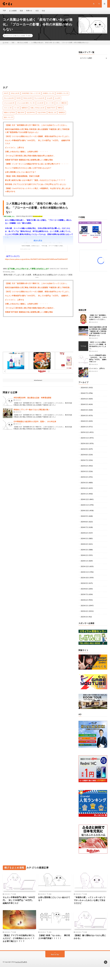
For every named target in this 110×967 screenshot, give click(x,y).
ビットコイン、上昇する (14, 147)
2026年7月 (84, 393)
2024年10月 (85, 510)
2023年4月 (84, 611)
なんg (49, 98)
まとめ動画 (13, 11)
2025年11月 (85, 438)
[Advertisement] (38, 66)
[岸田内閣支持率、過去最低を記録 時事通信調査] (7, 401)
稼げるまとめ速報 (20, 35)
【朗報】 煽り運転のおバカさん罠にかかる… (90, 937)
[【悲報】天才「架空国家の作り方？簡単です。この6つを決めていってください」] (83, 319)
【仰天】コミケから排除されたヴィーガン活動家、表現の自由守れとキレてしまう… (37, 136)
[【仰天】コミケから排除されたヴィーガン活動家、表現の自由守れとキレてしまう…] (83, 346)
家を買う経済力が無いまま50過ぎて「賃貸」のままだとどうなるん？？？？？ (35, 180)
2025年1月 (84, 494)
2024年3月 (84, 550)
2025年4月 (84, 477)
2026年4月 (84, 410)
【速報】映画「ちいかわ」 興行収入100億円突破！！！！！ (54, 937)
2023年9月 (84, 583)
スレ (16, 108)
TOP (4, 11)
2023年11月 (85, 572)
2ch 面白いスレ (62, 93)
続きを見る (38, 240)
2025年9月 (84, 449)
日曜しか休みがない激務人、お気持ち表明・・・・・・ (26, 152)
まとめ (40, 103)
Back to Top (55, 954)
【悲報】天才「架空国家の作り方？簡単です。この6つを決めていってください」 (36, 125)
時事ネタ (29, 11)
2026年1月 (84, 427)
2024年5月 (84, 538)
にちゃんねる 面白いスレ (25, 103)
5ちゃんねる (39, 98)
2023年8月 (84, 589)
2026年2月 (84, 421)
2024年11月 (85, 505)
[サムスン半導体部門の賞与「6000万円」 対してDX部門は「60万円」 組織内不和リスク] (83, 359)
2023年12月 (85, 566)
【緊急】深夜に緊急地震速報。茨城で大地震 (22, 176)
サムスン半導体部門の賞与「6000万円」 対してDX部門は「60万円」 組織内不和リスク (37, 142)
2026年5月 (84, 404)
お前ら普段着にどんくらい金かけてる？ (20, 172)
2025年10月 (85, 443)
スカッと (7, 108)
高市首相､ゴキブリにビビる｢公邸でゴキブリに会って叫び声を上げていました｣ (35, 184)
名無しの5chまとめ (37, 108)
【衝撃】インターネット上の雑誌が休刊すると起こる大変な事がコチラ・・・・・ (37, 164)
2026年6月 (84, 399)
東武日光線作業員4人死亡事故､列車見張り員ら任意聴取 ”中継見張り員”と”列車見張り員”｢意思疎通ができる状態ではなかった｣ (37, 130)
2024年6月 (84, 533)
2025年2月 (84, 488)
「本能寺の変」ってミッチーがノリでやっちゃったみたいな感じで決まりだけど (90, 900)
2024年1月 (84, 561)
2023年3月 (84, 617)
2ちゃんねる (9, 98)
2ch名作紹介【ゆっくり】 (31, 93)
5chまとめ (27, 98)
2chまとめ (15, 93)
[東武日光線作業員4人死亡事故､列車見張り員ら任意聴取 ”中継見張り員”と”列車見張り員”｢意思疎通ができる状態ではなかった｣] (83, 331)
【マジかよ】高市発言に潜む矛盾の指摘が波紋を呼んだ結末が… (29, 156)
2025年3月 (84, 483)
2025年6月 (84, 466)
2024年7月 (84, 527)
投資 (21, 11)
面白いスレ (8, 117)
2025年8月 (84, 455)
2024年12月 (85, 499)
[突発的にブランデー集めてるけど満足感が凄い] (7, 413)
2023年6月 (84, 600)
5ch (18, 98)
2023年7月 (84, 594)
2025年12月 (85, 432)
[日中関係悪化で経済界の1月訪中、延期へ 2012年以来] (7, 425)
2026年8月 (84, 387)
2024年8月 (84, 522)
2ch (6, 93)
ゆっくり (49, 103)
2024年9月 (84, 516)
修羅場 (25, 108)
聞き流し (52, 112)
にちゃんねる (9, 103)
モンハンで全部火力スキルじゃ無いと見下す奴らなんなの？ (28, 168)
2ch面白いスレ (48, 93)
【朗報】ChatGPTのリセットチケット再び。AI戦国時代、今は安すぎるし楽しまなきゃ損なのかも (38, 190)
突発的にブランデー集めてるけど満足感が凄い (32, 410)
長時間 (62, 112)
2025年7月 (84, 460)
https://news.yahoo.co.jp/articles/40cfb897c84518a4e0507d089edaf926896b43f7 (36, 259)
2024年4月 (84, 544)
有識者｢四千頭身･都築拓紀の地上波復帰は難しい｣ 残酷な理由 (29, 160)
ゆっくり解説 (61, 103)
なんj (57, 98)
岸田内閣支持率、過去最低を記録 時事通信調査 (32, 398)
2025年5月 (84, 471)
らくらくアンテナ (21, 962)
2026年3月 (84, 415)
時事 (60, 108)
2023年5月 (84, 605)
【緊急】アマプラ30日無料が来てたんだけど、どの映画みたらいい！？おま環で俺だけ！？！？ (19, 938)
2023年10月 (85, 578)
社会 (43, 11)
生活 (37, 11)
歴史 (21, 112)
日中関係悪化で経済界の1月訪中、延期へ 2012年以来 (35, 421)
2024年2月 (84, 555)
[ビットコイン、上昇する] (83, 372)
